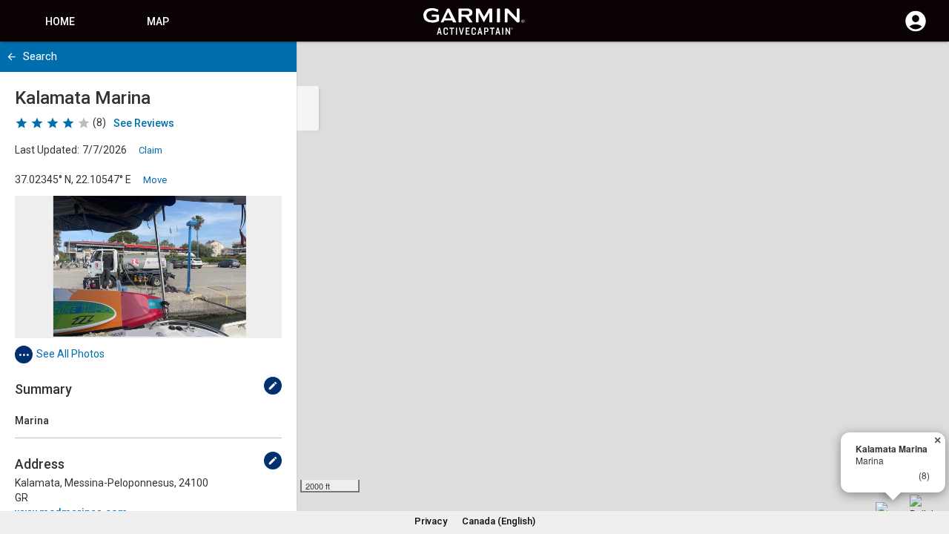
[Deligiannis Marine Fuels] (921, 506)
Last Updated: (47, 150)
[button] (930, 466)
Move (155, 179)
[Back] (11, 57)
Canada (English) (498, 521)
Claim (150, 150)
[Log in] (915, 30)
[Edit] (273, 386)
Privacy (430, 521)
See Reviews (143, 123)
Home (60, 21)
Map (158, 21)
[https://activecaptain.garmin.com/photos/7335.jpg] (148, 267)
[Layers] (924, 67)
